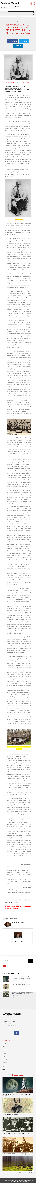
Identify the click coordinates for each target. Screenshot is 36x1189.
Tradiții (4, 1053)
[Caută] (33, 13)
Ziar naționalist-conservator (7, 7)
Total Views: (8, 1021)
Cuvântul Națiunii (10, 3)
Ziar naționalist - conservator (10, 1015)
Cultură (4, 1050)
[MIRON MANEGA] (7, 924)
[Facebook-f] (16, 1033)
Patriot (4, 1043)
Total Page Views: (9, 1025)
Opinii (4, 1066)
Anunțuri (5, 1062)
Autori (4, 1069)
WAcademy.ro (23, 1181)
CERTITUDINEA (13, 902)
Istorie (18, 21)
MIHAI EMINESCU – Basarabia (20, 984)
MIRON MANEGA (18, 922)
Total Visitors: (8, 1023)
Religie (4, 1056)
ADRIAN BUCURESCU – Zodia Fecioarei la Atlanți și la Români (21, 977)
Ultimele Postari (13, 918)
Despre (6, 918)
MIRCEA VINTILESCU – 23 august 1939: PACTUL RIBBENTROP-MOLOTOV (22, 993)
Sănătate (5, 1059)
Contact (5, 1180)
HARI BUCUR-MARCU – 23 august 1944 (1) (14, 1154)
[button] (5, 12)
